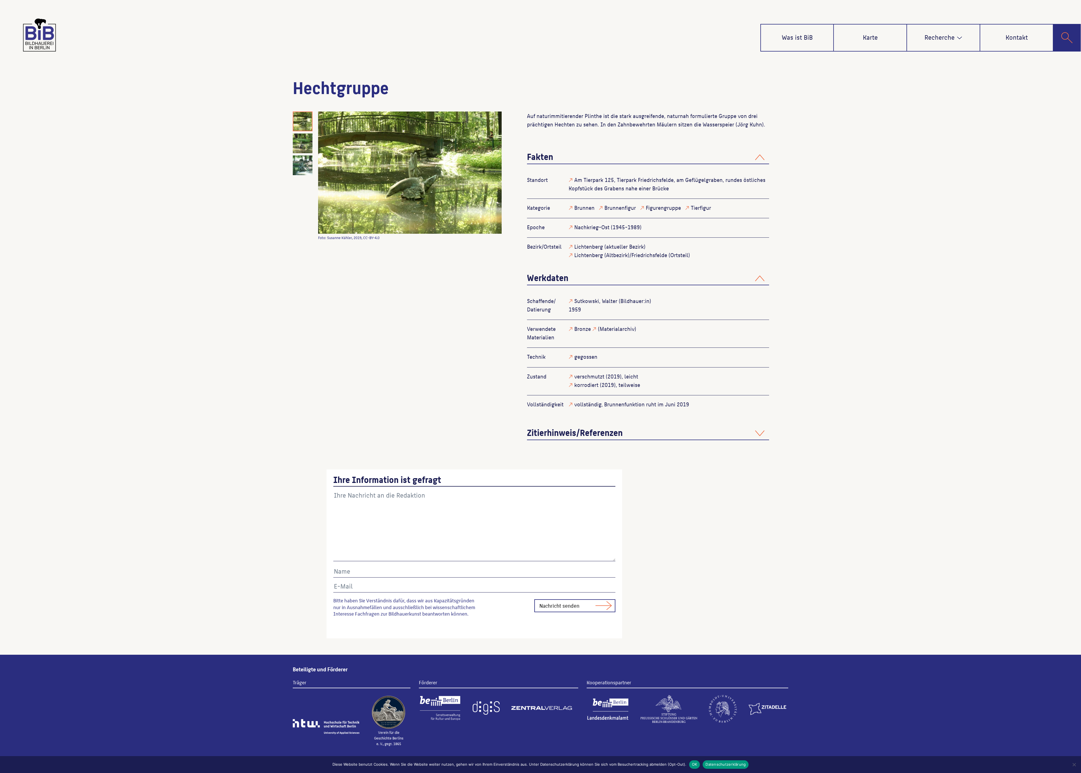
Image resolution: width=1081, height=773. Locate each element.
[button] (959, 38)
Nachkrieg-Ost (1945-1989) (608, 227)
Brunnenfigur (620, 207)
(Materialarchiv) (617, 328)
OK (694, 764)
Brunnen (584, 207)
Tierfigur (701, 207)
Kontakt (1017, 37)
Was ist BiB (797, 37)
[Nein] (1074, 764)
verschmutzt (589, 376)
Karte (870, 37)
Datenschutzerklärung (725, 764)
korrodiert (586, 384)
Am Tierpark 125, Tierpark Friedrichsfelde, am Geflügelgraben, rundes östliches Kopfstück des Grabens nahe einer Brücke (667, 183)
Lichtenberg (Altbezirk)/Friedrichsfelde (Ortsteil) (632, 255)
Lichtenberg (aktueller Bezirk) (610, 246)
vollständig (587, 404)
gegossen (585, 356)
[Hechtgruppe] (410, 173)
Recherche (939, 37)
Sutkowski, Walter (595, 301)
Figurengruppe (663, 207)
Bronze (582, 328)
